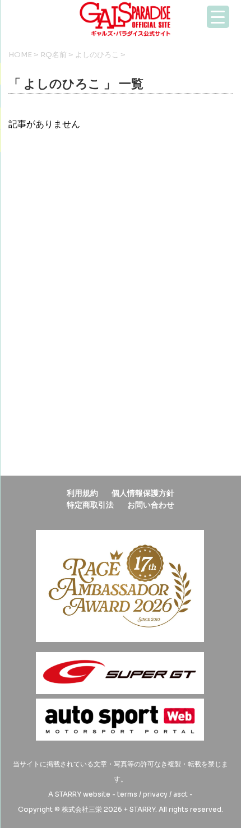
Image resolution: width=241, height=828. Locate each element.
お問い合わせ (150, 505)
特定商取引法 (90, 505)
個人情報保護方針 (143, 493)
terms (127, 794)
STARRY (68, 794)
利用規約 (82, 493)
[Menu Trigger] (218, 17)
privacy (155, 794)
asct (180, 794)
